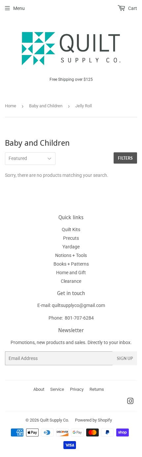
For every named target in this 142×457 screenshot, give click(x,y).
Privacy (77, 389)
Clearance (71, 281)
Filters (125, 158)
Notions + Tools (71, 255)
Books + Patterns (71, 264)
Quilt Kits (71, 229)
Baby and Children (45, 105)
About (38, 389)
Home (10, 105)
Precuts (71, 238)
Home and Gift (71, 272)
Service (57, 389)
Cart (132, 8)
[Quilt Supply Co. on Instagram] (130, 402)
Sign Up (125, 358)
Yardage (71, 246)
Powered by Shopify (93, 420)
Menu (19, 8)
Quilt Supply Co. (54, 420)
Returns (96, 389)
